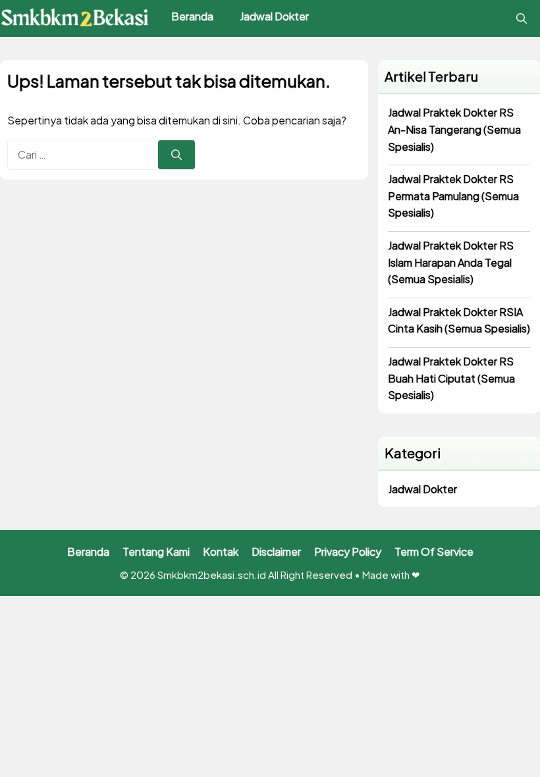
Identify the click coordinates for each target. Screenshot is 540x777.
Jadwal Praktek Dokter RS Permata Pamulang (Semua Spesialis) (453, 195)
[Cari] (176, 155)
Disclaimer (276, 551)
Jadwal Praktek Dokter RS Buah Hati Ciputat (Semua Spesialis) (451, 378)
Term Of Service (433, 551)
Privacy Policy (347, 551)
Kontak (220, 551)
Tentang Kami (156, 551)
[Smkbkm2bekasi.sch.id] (75, 18)
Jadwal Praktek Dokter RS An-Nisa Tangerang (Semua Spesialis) (454, 129)
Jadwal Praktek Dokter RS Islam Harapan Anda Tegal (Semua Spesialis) (451, 262)
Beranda (192, 16)
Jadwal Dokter (274, 16)
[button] (521, 18)
